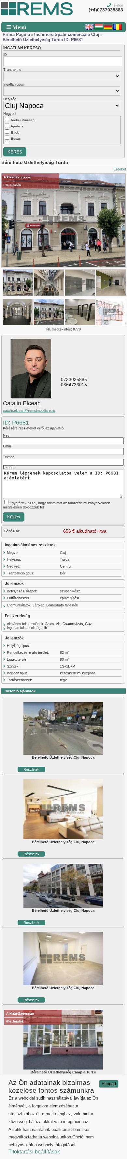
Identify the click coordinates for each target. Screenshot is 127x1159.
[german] (108, 28)
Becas (16, 138)
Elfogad (109, 1083)
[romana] (117, 28)
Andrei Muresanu (23, 120)
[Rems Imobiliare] (37, 14)
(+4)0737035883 (106, 9)
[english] (89, 28)
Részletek (31, 769)
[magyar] (98, 28)
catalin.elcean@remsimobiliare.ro (29, 410)
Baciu (15, 132)
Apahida (17, 126)
